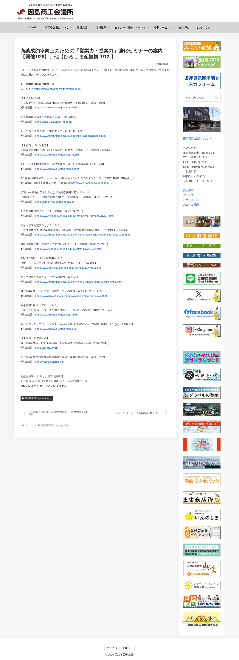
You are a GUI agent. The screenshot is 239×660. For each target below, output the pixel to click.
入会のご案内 (191, 204)
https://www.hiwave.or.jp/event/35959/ (57, 168)
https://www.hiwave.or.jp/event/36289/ (57, 154)
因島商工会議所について (197, 138)
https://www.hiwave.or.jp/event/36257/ (57, 328)
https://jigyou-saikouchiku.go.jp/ (53, 121)
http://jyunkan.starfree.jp (49, 361)
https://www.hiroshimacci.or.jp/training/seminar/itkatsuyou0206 (71, 295)
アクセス (188, 195)
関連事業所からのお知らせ (38, 398)
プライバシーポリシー (119, 648)
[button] (216, 98)
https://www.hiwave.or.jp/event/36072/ (57, 107)
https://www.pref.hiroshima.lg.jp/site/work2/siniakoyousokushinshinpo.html (78, 281)
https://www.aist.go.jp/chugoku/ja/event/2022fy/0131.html (68, 267)
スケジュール (191, 199)
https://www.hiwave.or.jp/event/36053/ (57, 314)
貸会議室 (188, 190)
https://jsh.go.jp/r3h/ (46, 347)
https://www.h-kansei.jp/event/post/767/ (91, 182)
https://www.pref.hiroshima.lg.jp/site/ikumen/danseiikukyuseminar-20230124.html (82, 234)
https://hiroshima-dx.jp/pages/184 (55, 201)
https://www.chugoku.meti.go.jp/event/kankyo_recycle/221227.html (74, 215)
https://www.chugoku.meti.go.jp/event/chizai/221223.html (68, 248)
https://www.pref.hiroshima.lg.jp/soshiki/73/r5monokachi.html (70, 135)
